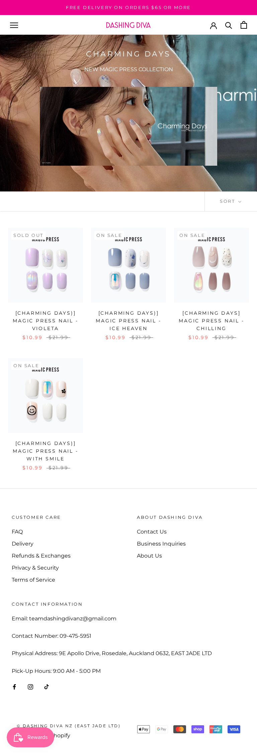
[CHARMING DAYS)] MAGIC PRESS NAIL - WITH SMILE (45, 451)
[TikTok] (46, 686)
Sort (228, 201)
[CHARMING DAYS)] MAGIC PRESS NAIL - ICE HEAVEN (128, 320)
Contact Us (152, 532)
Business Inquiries (161, 544)
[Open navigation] (14, 25)
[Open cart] (244, 25)
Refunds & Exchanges (41, 556)
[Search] (228, 24)
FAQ (17, 532)
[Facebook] (14, 686)
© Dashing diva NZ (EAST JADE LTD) (68, 725)
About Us (149, 556)
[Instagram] (30, 686)
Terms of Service (33, 580)
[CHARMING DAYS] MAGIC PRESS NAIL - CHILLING (211, 320)
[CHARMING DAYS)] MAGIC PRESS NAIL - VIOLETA (45, 320)
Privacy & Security (35, 568)
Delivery (22, 544)
